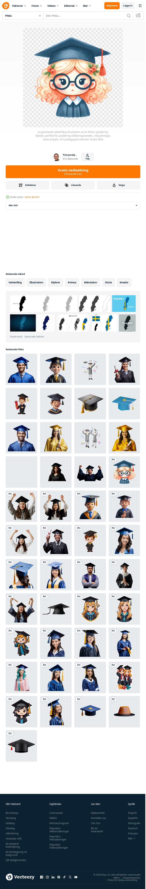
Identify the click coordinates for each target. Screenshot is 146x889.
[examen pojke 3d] (90, 506)
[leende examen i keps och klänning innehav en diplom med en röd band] (56, 540)
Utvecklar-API (14, 838)
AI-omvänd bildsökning (13, 845)
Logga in (127, 5)
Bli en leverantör (95, 830)
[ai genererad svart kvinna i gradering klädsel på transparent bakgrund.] (21, 472)
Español (130, 818)
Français (130, 833)
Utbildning (12, 833)
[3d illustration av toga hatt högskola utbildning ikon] (90, 711)
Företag (10, 828)
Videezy (10, 823)
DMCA (52, 818)
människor (90, 282)
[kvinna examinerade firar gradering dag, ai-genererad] (21, 643)
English (129, 812)
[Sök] (129, 15)
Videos (51, 5)
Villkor (114, 877)
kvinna (72, 282)
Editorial (69, 5)
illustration (36, 282)
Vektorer (17, 5)
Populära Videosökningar (58, 846)
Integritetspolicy (129, 877)
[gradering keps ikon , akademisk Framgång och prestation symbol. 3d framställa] (124, 403)
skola (108, 282)
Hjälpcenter (96, 812)
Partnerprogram (58, 823)
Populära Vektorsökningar (58, 830)
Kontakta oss (97, 818)
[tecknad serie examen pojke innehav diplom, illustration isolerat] (21, 403)
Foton (35, 5)
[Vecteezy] (5, 5)
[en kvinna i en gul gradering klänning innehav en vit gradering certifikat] (56, 437)
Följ (88, 158)
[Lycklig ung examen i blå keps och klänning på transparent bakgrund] (21, 369)
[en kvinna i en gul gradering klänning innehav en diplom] (124, 437)
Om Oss (94, 823)
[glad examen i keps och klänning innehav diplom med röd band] (124, 369)
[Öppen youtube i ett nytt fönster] (75, 877)
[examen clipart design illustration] (21, 746)
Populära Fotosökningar (57, 838)
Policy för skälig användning (120, 879)
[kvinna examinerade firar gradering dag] (124, 540)
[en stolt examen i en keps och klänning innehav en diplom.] (124, 506)
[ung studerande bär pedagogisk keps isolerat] (124, 574)
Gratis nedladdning (73, 171)
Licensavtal (55, 812)
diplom (55, 282)
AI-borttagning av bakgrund (16, 853)
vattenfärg (15, 282)
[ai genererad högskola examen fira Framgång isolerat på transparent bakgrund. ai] (90, 472)
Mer (85, 5)
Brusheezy (12, 812)
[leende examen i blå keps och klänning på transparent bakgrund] (21, 437)
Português (131, 823)
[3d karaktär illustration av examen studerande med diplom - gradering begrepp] (90, 369)
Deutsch (130, 828)
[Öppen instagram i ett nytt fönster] (47, 877)
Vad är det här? (32, 197)
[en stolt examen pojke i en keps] (56, 369)
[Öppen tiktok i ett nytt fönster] (64, 877)
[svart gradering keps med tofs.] (56, 609)
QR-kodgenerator (16, 860)
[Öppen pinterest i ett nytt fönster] (58, 877)
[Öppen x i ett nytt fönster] (70, 877)
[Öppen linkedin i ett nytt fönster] (53, 877)
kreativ (124, 282)
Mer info (13, 205)
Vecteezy (11, 818)
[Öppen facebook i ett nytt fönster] (41, 877)
